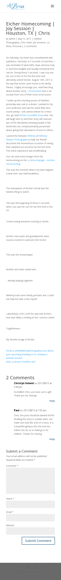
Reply (52, 400)
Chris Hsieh (26, 42)
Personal (17, 46)
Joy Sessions (39, 42)
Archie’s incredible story (31, 115)
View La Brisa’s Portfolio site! (20, 361)
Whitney (32, 135)
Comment (12, 465)
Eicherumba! (35, 91)
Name (10, 498)
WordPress (30, 575)
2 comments (30, 46)
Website (10, 525)
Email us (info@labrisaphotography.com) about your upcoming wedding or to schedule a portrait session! (30, 354)
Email (9, 512)
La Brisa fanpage (36, 160)
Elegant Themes (29, 572)
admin (12, 38)
